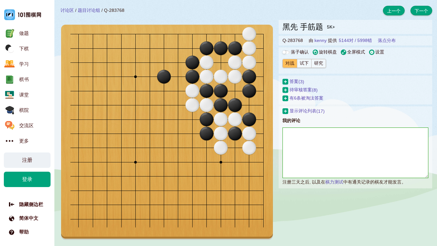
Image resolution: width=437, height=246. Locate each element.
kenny (320, 40)
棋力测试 (334, 181)
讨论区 (67, 10)
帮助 (24, 231)
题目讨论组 (89, 10)
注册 (27, 160)
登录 (27, 179)
